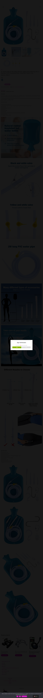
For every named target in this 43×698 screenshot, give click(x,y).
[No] (41, 695)
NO (26, 347)
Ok (17, 696)
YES (17, 347)
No (19, 696)
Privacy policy (24, 696)
